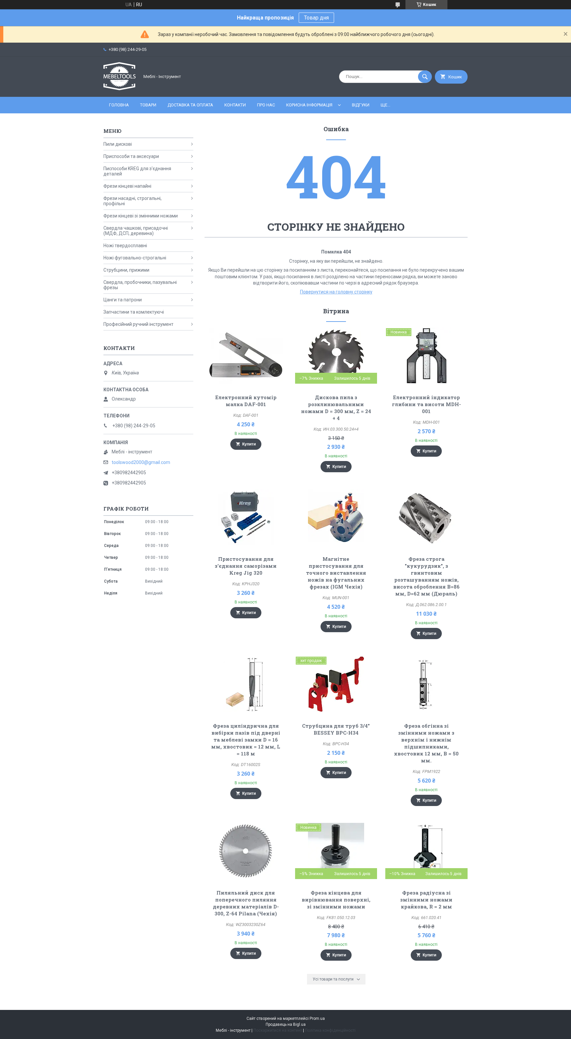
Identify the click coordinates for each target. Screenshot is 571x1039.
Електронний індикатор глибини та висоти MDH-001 (426, 404)
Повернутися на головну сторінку (336, 291)
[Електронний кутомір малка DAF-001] (246, 355)
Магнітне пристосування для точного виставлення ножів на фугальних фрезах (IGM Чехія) (336, 573)
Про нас (266, 104)
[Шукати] (425, 76)
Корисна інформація (309, 104)
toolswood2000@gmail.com (141, 462)
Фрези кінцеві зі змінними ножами (140, 215)
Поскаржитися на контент (277, 1030)
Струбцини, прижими (126, 270)
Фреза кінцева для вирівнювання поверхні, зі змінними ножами (336, 899)
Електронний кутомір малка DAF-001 (246, 400)
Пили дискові (117, 144)
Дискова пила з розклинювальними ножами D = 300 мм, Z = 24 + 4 (336, 407)
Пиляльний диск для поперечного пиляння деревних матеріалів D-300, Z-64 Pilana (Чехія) (246, 903)
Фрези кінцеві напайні (127, 186)
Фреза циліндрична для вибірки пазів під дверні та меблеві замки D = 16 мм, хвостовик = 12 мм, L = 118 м (245, 739)
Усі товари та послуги (333, 979)
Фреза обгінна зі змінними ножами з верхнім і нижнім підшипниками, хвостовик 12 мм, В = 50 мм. (426, 743)
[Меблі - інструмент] (119, 88)
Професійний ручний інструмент (138, 324)
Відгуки (360, 104)
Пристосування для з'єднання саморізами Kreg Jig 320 (246, 566)
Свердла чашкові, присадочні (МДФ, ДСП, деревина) (135, 230)
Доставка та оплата (190, 104)
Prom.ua (317, 1018)
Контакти (235, 104)
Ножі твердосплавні (125, 245)
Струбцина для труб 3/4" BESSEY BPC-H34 (336, 729)
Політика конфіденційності (330, 1030)
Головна (119, 104)
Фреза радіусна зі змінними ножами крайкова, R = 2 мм (426, 899)
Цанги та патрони (122, 299)
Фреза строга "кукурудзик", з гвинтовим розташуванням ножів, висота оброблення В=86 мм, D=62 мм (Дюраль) (426, 576)
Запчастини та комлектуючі (133, 312)
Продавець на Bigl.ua (286, 1024)
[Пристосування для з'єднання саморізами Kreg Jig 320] (246, 517)
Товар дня (316, 18)
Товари (148, 104)
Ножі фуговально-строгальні (134, 257)
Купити (249, 444)
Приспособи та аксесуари (131, 156)
